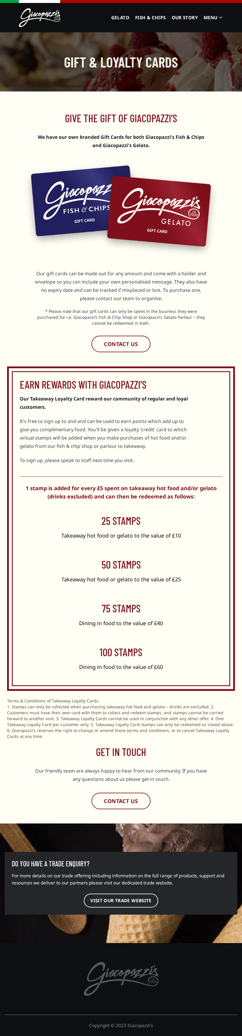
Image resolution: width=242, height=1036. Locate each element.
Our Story (185, 17)
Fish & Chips (150, 17)
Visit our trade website (121, 900)
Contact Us (121, 344)
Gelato (120, 17)
